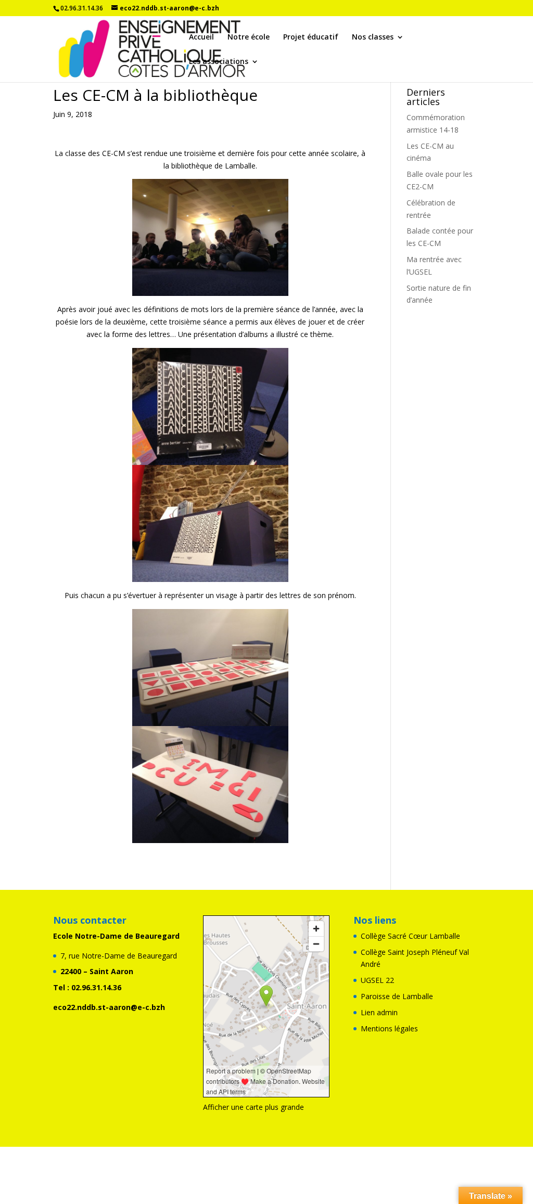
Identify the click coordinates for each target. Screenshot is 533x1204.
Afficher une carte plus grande (253, 1107)
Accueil (201, 37)
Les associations (218, 62)
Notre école (248, 37)
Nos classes (373, 37)
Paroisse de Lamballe (397, 996)
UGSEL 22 (377, 980)
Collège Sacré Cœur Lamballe (410, 936)
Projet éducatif (310, 37)
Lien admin (379, 1012)
